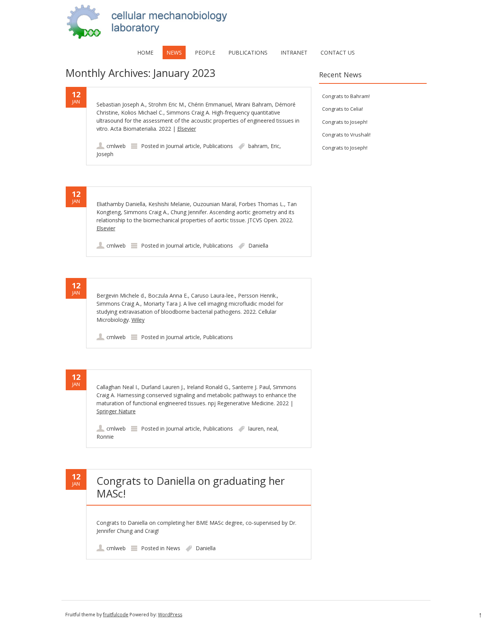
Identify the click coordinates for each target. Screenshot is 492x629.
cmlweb (116, 146)
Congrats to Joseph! (344, 121)
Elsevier (186, 128)
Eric (275, 146)
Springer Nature (116, 411)
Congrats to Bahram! (346, 96)
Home (145, 52)
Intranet (294, 52)
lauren (256, 428)
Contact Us (338, 52)
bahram (258, 146)
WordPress (170, 614)
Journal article (183, 146)
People (205, 52)
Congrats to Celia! (342, 108)
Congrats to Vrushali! (346, 134)
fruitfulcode (115, 614)
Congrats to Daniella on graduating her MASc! (190, 487)
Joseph (104, 154)
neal (272, 428)
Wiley (138, 319)
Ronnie (105, 436)
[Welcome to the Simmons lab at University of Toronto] (246, 38)
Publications (248, 52)
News (174, 52)
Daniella (258, 245)
